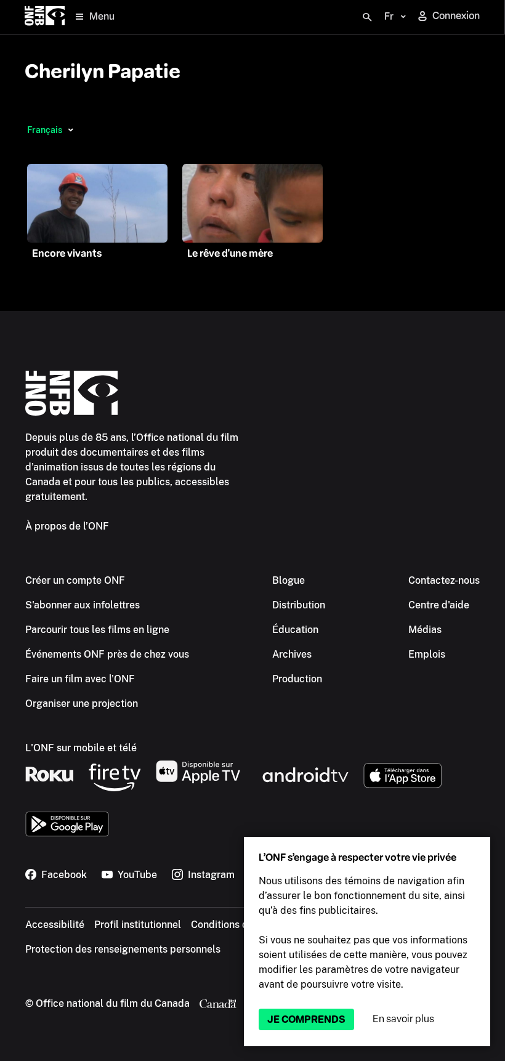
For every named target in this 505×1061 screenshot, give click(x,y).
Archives (292, 654)
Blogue (288, 580)
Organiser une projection (81, 703)
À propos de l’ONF (67, 526)
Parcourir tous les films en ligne (97, 629)
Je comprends (306, 1019)
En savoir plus (403, 1019)
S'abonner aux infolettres (82, 605)
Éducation (295, 629)
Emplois (426, 654)
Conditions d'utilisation (243, 924)
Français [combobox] (44, 130)
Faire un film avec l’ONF (80, 679)
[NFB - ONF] (45, 17)
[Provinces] (70, 130)
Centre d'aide (438, 605)
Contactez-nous (444, 580)
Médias (425, 629)
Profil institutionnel (137, 924)
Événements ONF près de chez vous (107, 654)
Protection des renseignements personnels (122, 949)
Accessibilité (54, 924)
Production (297, 679)
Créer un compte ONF (75, 580)
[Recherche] (367, 17)
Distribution (298, 605)
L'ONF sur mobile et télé (81, 748)
